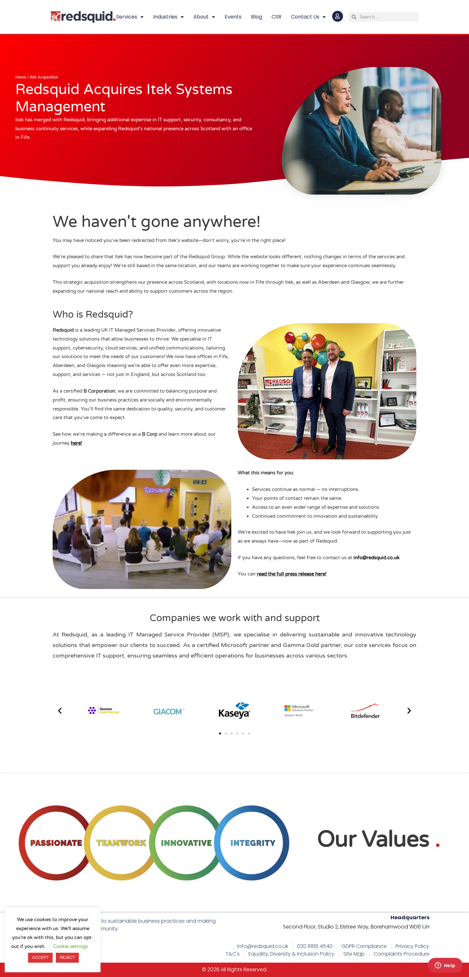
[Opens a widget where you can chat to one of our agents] (445, 966)
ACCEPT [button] (40, 957)
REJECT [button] (67, 957)
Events (233, 16)
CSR (276, 16)
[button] (60, 710)
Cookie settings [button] (70, 946)
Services (126, 16)
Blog (256, 16)
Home (20, 77)
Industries (165, 16)
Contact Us (305, 16)
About (201, 16)
